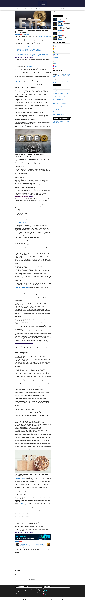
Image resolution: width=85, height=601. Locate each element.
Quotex (45, 594)
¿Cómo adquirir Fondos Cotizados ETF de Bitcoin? (26, 51)
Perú (55, 63)
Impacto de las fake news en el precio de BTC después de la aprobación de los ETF (32, 55)
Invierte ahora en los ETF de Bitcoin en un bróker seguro (24, 57)
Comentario (17, 552)
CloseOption (46, 588)
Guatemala (56, 57)
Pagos (43, 8)
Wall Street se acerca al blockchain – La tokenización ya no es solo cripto (64, 37)
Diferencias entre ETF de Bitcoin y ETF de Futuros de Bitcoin (28, 49)
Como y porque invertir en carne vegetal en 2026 (61, 97)
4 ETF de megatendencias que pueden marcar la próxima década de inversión (64, 23)
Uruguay (55, 66)
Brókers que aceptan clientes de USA (59, 96)
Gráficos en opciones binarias (58, 99)
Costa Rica (56, 51)
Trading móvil (55, 111)
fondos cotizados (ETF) (20, 478)
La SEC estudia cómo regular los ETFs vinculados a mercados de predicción (63, 19)
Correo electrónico (19, 570)
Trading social (55, 112)
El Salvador (56, 54)
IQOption (45, 591)
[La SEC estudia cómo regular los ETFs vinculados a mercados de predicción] (55, 19)
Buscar (54, 11)
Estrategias (38, 8)
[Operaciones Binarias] (15, 8)
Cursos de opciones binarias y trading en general (61, 93)
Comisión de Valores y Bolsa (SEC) (44, 36)
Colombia (56, 49)
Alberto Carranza (26, 34)
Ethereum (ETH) (38, 504)
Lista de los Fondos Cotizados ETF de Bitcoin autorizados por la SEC (29, 50)
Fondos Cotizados (19, 81)
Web (16, 574)
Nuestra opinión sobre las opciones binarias (60, 105)
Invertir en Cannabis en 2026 (57, 106)
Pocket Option (61, 72)
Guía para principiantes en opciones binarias (60, 94)
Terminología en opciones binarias (58, 114)
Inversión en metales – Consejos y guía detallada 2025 (41, 545)
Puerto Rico (56, 64)
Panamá (55, 60)
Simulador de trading (56, 109)
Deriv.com (45, 590)
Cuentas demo (32, 8)
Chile (55, 48)
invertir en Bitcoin (29, 66)
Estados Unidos (57, 55)
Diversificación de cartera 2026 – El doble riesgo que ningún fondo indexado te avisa (64, 28)
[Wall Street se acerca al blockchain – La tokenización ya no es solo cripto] (55, 37)
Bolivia (55, 46)
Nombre (17, 566)
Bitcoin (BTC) (23, 503)
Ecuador (55, 52)
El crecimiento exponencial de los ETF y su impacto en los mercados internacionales (32, 54)
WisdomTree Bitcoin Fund (21, 222)
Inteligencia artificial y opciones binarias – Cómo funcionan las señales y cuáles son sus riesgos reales (64, 33)
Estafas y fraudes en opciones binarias (59, 103)
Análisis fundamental (56, 87)
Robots (47, 8)
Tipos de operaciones (56, 115)
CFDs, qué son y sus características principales (25, 545)
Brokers (26, 8)
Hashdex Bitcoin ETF (20, 217)
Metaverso (52, 8)
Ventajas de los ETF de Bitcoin (22, 53)
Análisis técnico (55, 88)
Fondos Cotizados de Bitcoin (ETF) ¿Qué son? (25, 46)
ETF (34, 319)
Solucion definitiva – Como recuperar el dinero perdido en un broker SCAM (61, 75)
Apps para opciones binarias (57, 90)
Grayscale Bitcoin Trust (21, 212)
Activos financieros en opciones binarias (59, 91)
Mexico (55, 58)
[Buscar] (69, 13)
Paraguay (55, 61)
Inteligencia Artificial (60, 8)
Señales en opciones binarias (57, 108)
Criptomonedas (20, 8)
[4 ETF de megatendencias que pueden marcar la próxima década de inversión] (55, 23)
